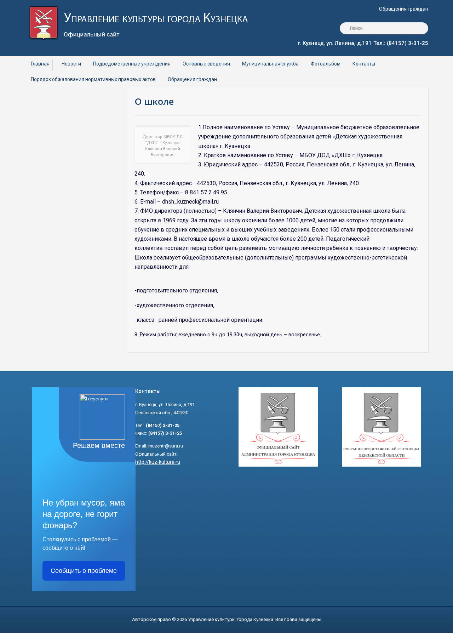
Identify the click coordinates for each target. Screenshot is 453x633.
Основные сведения (206, 64)
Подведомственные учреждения (132, 64)
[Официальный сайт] (144, 22)
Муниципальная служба (270, 64)
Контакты (363, 64)
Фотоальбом (325, 64)
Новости (71, 64)
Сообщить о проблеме (84, 570)
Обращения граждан (403, 9)
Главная (40, 64)
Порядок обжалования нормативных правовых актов (93, 79)
